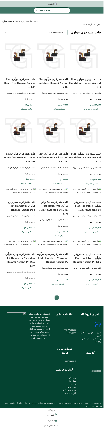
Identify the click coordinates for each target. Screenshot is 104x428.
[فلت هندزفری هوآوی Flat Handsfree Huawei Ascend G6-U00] (52, 129)
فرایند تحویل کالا (69, 390)
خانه (36, 21)
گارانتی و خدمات (69, 393)
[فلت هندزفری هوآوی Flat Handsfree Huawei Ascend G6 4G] (52, 55)
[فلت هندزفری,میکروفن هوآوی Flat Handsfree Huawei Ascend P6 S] (19, 190)
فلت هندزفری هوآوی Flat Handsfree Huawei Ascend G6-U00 (52, 157)
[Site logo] (52, 4)
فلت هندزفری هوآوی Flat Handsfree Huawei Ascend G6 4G (52, 83)
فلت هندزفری (26, 21)
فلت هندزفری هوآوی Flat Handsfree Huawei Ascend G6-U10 (20, 157)
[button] (91, 109)
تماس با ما (71, 387)
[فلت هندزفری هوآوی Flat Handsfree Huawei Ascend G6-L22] (84, 129)
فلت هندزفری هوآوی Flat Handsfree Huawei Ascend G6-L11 (20, 83)
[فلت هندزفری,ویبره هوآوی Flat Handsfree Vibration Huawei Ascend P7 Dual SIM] (19, 243)
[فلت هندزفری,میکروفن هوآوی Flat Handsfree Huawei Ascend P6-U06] (84, 243)
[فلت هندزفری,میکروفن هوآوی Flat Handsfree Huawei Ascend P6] (84, 190)
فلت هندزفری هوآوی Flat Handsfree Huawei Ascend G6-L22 (85, 157)
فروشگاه (72, 378)
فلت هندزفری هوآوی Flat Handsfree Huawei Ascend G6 (85, 83)
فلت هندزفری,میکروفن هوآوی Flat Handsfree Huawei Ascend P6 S (22, 205)
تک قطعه (38, 314)
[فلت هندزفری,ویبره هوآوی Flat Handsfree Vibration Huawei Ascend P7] (52, 243)
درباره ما (72, 384)
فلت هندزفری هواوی (81, 93)
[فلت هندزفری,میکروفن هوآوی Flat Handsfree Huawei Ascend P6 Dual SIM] (52, 190)
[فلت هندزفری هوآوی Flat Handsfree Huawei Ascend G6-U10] (19, 129)
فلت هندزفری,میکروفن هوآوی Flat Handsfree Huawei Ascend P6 (87, 205)
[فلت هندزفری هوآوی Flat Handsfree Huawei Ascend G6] (84, 55)
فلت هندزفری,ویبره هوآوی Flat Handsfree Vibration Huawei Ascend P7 (52, 257)
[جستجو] (37, 10)
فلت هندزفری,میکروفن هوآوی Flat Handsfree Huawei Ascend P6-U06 (87, 257)
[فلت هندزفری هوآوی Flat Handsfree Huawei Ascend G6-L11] (19, 55)
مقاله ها (72, 381)
